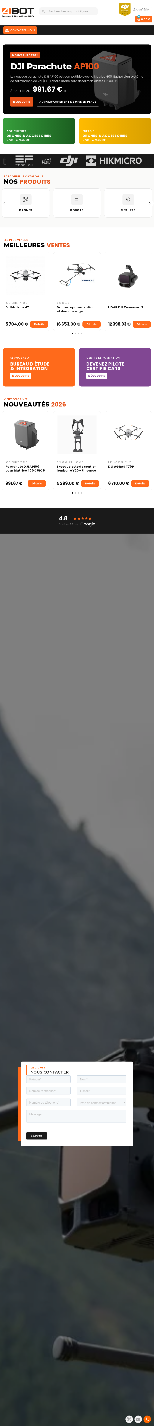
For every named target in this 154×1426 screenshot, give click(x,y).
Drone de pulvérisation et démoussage (75, 309)
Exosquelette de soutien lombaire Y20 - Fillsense (77, 468)
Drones (14, 135)
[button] (5, 293)
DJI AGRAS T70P (121, 466)
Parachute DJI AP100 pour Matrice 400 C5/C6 (25, 468)
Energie (88, 131)
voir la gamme (18, 140)
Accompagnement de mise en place (67, 102)
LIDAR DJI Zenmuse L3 (125, 307)
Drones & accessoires (105, 135)
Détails (39, 324)
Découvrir (21, 102)
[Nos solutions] (129, 1419)
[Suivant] (150, 203)
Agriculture (16, 131)
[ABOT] (18, 12)
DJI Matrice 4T (17, 307)
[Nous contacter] (138, 1419)
